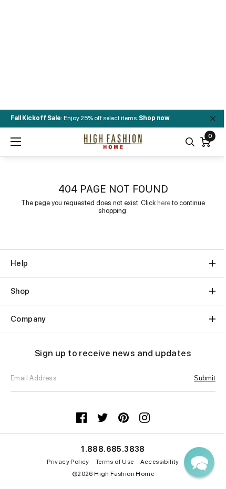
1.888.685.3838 (113, 449)
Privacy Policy (68, 461)
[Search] (190, 141)
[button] (199, 462)
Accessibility (159, 461)
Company (28, 319)
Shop (20, 291)
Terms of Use (115, 461)
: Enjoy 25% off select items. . (91, 118)
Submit (204, 378)
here (163, 203)
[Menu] (16, 142)
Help (19, 263)
